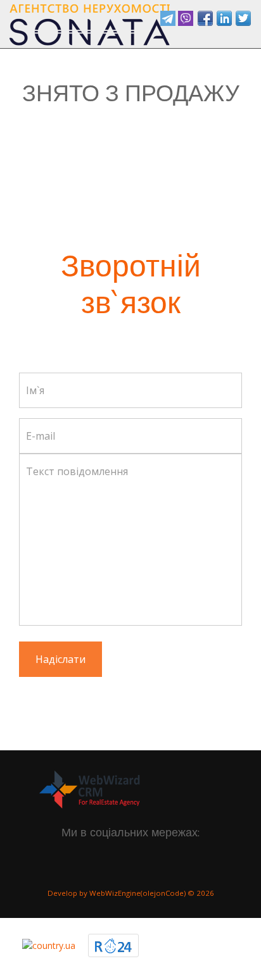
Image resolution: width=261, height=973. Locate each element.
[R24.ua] (113, 945)
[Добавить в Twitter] (243, 18)
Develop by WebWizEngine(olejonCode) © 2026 (131, 893)
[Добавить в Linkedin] (224, 18)
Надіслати (60, 659)
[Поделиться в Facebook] (205, 18)
